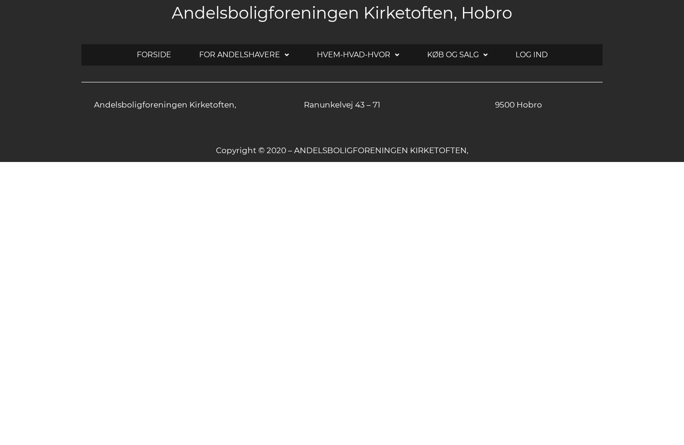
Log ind (532, 54)
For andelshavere (239, 54)
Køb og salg (453, 54)
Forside (154, 54)
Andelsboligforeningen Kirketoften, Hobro (342, 13)
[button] (244, 55)
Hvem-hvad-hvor (353, 54)
